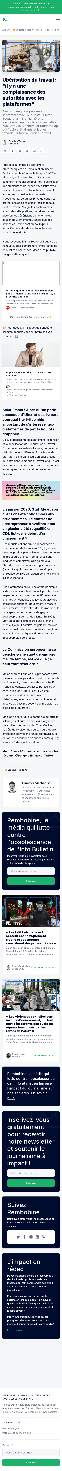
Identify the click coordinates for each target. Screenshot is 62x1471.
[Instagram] (31, 1237)
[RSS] (44, 1237)
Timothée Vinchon (17, 141)
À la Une (6, 30)
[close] (58, 7)
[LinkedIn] (37, 1237)
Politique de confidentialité (16, 1433)
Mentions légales (11, 1428)
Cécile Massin (19, 1054)
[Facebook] (25, 1237)
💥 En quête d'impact (23, 30)
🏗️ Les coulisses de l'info (48, 30)
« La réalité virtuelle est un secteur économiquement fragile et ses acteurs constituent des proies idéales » (31, 938)
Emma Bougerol (32, 241)
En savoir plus (15, 1330)
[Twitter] (48, 783)
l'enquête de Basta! (23, 169)
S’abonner (31, 881)
